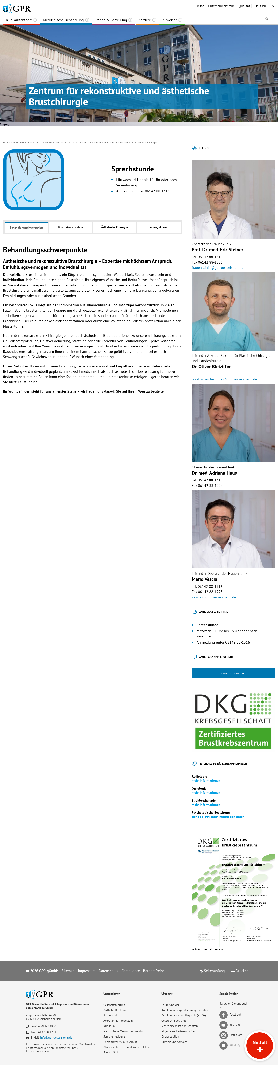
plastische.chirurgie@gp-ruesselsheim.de (224, 379)
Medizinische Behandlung (63, 20)
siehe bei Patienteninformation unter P (219, 816)
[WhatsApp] (224, 1045)
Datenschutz (108, 970)
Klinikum (109, 1026)
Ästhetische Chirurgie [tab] (114, 227)
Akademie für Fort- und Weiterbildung (127, 1047)
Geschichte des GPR (173, 1020)
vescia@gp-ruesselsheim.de (214, 597)
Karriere (145, 20)
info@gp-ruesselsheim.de (56, 1037)
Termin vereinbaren (233, 673)
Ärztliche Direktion (115, 1010)
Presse (199, 6)
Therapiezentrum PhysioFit (120, 1042)
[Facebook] (224, 1015)
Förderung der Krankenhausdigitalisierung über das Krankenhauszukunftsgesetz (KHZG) (184, 1010)
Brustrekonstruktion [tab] (70, 227)
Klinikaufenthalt (19, 20)
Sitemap (68, 970)
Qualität (244, 6)
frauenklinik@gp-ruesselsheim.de (218, 267)
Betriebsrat (110, 1015)
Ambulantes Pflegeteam (118, 1020)
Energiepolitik (170, 1036)
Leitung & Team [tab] (158, 227)
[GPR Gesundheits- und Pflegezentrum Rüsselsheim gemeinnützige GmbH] (17, 7)
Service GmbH (111, 1052)
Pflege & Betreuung (111, 20)
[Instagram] (224, 1035)
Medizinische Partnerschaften (179, 1026)
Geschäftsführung (114, 1005)
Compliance (130, 970)
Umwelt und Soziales (174, 1042)
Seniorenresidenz (114, 1036)
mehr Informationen (206, 780)
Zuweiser (169, 20)
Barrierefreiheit (155, 970)
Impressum (86, 970)
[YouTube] (224, 1025)
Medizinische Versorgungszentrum (124, 1031)
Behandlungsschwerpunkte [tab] (26, 227)
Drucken (242, 970)
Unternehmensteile (221, 6)
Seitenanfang (214, 970)
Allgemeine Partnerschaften (178, 1031)
